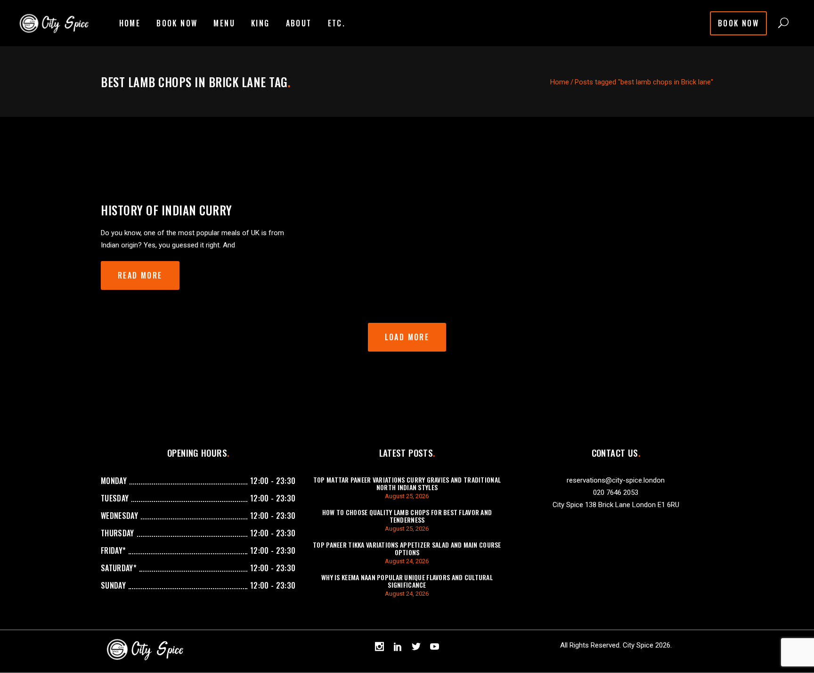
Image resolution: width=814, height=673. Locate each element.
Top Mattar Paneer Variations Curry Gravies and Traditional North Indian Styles (407, 483)
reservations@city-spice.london (616, 480)
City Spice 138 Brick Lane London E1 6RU (616, 505)
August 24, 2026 (407, 561)
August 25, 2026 (407, 496)
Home (559, 82)
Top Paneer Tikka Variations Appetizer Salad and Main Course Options (407, 548)
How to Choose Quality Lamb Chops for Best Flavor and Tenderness (407, 516)
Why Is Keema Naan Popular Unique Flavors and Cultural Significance (407, 581)
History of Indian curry (166, 210)
